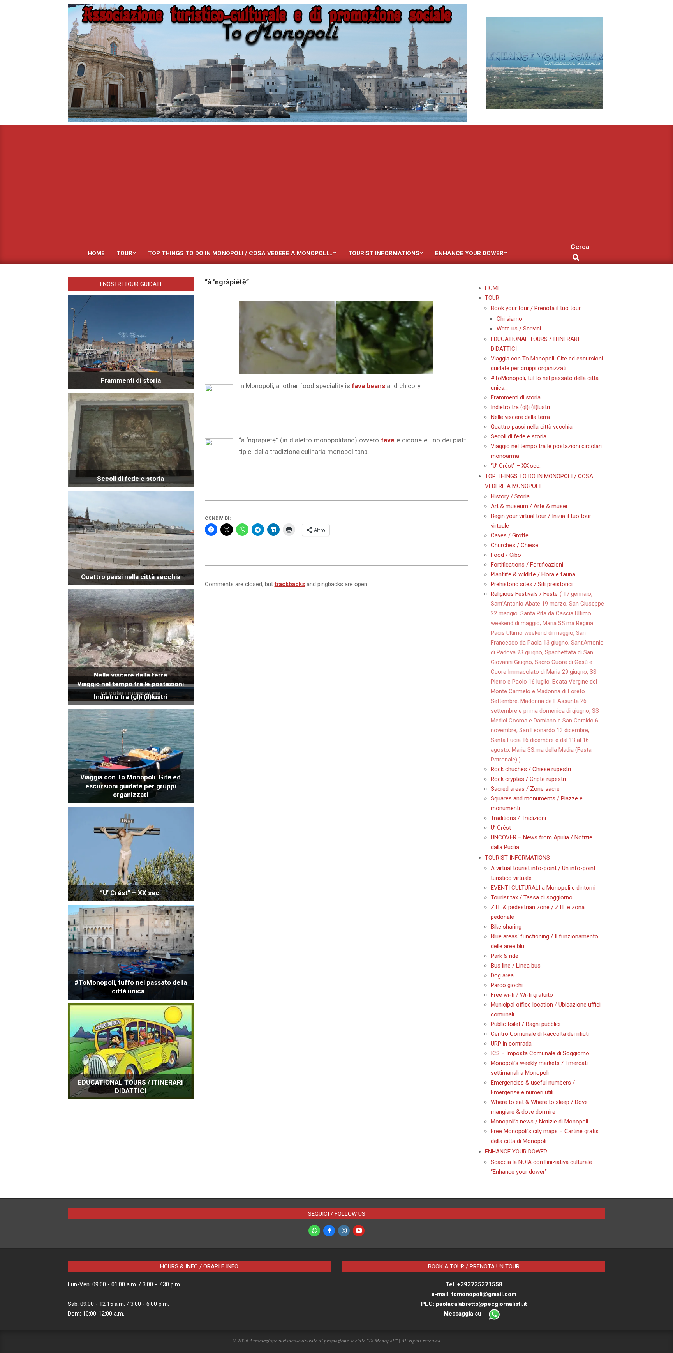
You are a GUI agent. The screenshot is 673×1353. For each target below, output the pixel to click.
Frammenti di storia (130, 380)
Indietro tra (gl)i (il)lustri (130, 697)
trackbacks (290, 584)
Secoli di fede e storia (130, 478)
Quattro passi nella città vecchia (130, 577)
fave (388, 440)
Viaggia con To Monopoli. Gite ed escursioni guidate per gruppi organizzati (130, 785)
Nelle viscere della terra (130, 675)
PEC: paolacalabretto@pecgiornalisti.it (474, 1303)
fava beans (368, 386)
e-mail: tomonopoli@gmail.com (473, 1294)
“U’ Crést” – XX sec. (130, 893)
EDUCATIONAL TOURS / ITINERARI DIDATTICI (130, 1086)
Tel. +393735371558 (474, 1284)
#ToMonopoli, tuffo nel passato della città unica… (130, 987)
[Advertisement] (336, 183)
